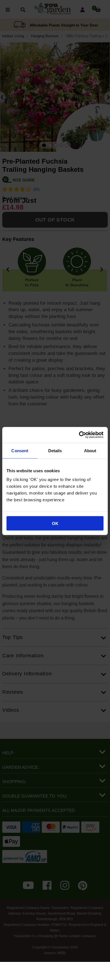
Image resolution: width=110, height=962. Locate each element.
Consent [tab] (19, 450)
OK (55, 523)
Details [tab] (55, 450)
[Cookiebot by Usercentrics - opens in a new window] (79, 435)
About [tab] (90, 450)
